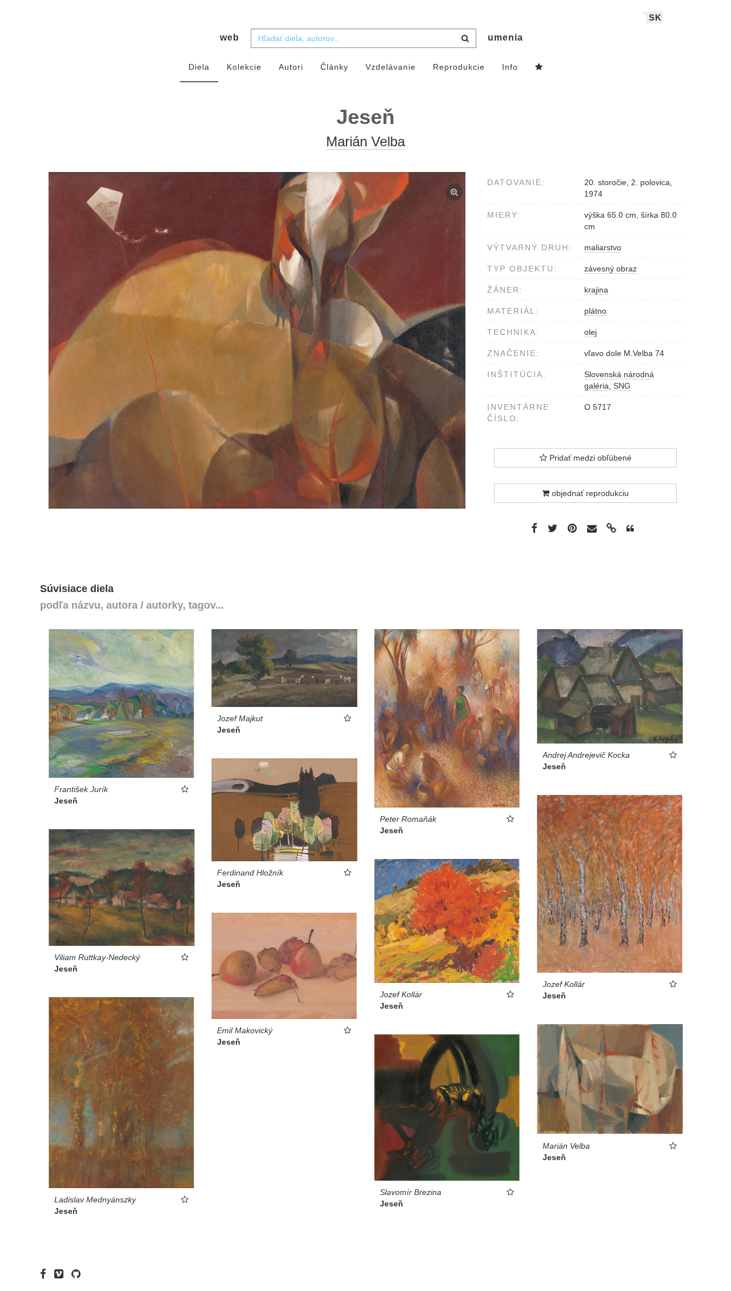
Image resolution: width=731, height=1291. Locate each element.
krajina (596, 289)
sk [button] (655, 17)
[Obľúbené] (539, 67)
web (229, 37)
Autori (291, 66)
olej (590, 332)
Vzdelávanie (391, 66)
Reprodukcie (459, 66)
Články (334, 66)
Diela (199, 66)
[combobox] (363, 38)
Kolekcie (244, 66)
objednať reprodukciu (589, 493)
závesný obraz (610, 268)
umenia (505, 37)
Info (510, 66)
